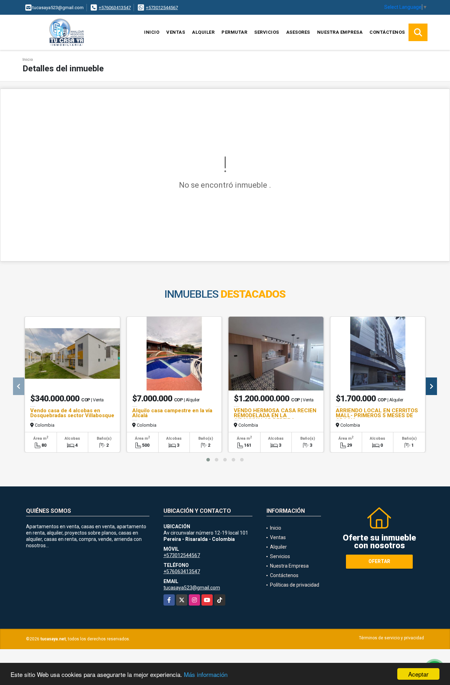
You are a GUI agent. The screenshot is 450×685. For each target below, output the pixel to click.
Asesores (298, 32)
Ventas (175, 32)
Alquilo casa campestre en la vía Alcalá (172, 413)
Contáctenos (387, 32)
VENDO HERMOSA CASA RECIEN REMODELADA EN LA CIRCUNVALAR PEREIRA (275, 415)
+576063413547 (115, 7)
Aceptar (418, 674)
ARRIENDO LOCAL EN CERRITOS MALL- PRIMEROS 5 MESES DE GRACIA (377, 415)
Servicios (266, 32)
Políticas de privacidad (294, 585)
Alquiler (203, 32)
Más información (205, 674)
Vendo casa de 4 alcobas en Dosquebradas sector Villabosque (72, 413)
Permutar (234, 32)
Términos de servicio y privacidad (391, 637)
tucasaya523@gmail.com (191, 587)
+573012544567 (162, 7)
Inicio (151, 32)
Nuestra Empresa (340, 32)
